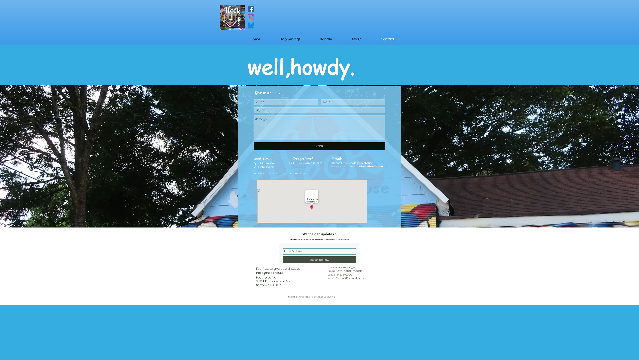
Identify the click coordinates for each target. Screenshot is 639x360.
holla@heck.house (362, 163)
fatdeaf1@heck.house (369, 166)
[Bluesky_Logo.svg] (251, 25)
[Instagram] (251, 17)
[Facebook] (251, 9)
